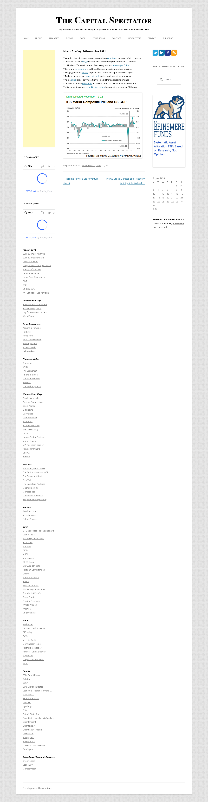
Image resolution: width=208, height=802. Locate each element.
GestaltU (27, 702)
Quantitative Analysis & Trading (38, 718)
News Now (28, 335)
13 (168, 193)
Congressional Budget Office (37, 265)
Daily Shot (28, 413)
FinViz (25, 636)
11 (158, 193)
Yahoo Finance (30, 519)
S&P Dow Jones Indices (34, 589)
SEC (24, 284)
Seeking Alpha (30, 343)
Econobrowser (30, 417)
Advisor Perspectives (33, 402)
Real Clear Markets (32, 339)
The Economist (30, 370)
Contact (116, 38)
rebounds (87, 83)
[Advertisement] (39, 98)
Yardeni (26, 456)
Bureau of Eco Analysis (34, 253)
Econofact (27, 421)
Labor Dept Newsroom (34, 277)
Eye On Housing (30, 429)
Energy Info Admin (32, 269)
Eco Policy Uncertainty (33, 538)
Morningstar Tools (32, 643)
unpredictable (93, 76)
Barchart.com (29, 511)
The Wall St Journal (32, 386)
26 (163, 201)
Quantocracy (29, 725)
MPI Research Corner (33, 444)
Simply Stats (29, 741)
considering (80, 68)
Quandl (26, 573)
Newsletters (134, 38)
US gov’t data (29, 612)
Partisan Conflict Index (34, 569)
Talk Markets (29, 351)
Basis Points (29, 405)
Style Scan (28, 655)
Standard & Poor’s (32, 593)
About (38, 38)
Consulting (98, 38)
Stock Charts (29, 597)
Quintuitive (28, 733)
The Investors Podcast (34, 483)
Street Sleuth (29, 347)
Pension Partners (31, 448)
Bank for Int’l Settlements (35, 304)
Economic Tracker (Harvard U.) (37, 690)
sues (73, 79)
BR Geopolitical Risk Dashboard (38, 530)
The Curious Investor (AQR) (36, 472)
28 (172, 201)
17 (154, 197)
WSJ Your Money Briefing (35, 499)
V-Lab (25, 663)
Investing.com (29, 515)
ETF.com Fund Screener (34, 628)
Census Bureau (30, 261)
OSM (25, 710)
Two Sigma (28, 749)
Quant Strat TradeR (32, 729)
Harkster (27, 331)
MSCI (25, 554)
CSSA (25, 682)
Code (82, 38)
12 (163, 193)
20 (168, 197)
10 (154, 193)
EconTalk (27, 480)
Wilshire (27, 608)
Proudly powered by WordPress (37, 788)
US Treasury (29, 288)
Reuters (27, 382)
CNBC (25, 366)
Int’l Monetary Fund (32, 308)
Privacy (152, 38)
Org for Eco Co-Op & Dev (35, 312)
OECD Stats (28, 561)
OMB (25, 281)
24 (154, 201)
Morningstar (29, 558)
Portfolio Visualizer (32, 647)
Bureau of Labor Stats (33, 257)
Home (25, 38)
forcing (85, 72)
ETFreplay (28, 632)
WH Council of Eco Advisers (36, 292)
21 (172, 197)
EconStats (27, 542)
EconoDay (28, 764)
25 (158, 201)
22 (177, 197)
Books (69, 38)
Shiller (26, 581)
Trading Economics (32, 600)
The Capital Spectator (104, 19)
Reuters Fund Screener (34, 651)
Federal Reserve (31, 273)
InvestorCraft (29, 639)
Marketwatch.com (31, 378)
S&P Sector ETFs (31, 585)
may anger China (121, 65)
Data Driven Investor (33, 686)
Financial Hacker (31, 698)
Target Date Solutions (33, 659)
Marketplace (29, 491)
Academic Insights (31, 398)
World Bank (28, 316)
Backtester (28, 624)
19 (163, 197)
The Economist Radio (33, 476)
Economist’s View (31, 425)
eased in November (95, 86)
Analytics (54, 38)
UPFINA (26, 452)
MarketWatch (29, 768)
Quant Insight (29, 721)
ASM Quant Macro (31, 675)
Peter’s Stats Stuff (31, 714)
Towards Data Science (34, 745)
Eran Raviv (28, 694)
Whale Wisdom (30, 604)
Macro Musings (30, 487)
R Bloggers (28, 737)
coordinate (112, 58)
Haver (26, 433)
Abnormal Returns (32, 327)
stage (85, 61)
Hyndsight (28, 706)
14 (172, 193)
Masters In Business (33, 495)
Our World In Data (31, 565)
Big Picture (28, 409)
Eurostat (27, 546)
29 (177, 201)
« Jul (155, 208)
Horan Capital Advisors (34, 437)
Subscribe (168, 38)
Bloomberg (28, 363)
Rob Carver (28, 678)
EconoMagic (28, 534)
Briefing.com (29, 760)
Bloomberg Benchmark (34, 468)
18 (158, 197)
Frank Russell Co (31, 577)
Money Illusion (30, 441)
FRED (25, 550)
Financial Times (30, 374)
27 (168, 201)
